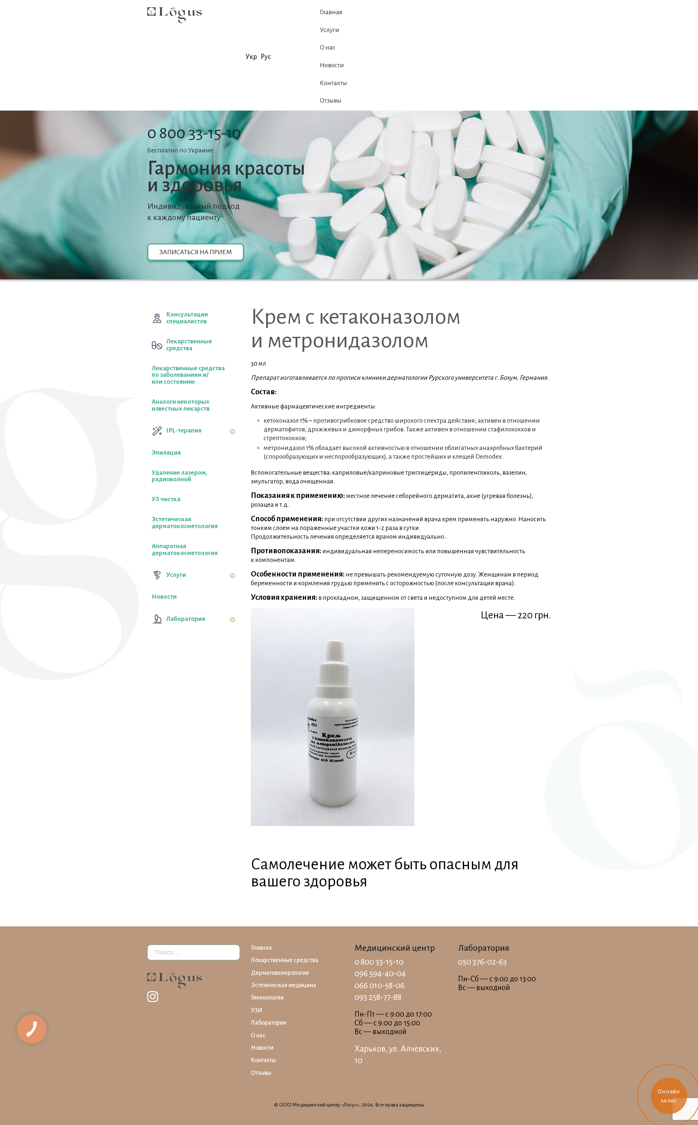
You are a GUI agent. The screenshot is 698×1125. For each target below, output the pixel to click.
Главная (331, 12)
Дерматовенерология (280, 973)
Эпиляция (166, 452)
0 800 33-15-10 (194, 132)
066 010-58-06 (379, 985)
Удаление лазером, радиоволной (179, 476)
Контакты (333, 83)
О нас (328, 47)
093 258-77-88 (377, 997)
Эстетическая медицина (283, 985)
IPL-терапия (183, 430)
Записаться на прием (195, 252)
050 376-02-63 (482, 961)
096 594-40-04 (380, 973)
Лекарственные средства (189, 345)
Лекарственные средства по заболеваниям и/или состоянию (188, 375)
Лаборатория (185, 618)
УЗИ (256, 1010)
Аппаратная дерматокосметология (185, 549)
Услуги (329, 30)
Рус (266, 56)
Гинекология (267, 997)
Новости (332, 65)
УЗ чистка (166, 499)
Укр (251, 56)
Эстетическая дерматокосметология (185, 523)
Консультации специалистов (187, 318)
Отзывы (330, 100)
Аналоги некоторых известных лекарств (181, 405)
